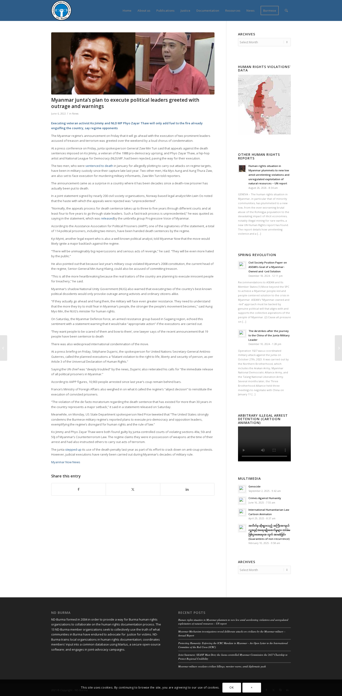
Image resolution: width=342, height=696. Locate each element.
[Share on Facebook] (78, 489)
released (107, 218)
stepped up (73, 449)
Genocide (254, 486)
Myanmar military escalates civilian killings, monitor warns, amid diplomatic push (222, 666)
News (75, 113)
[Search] (286, 10)
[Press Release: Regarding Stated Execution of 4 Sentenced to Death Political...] (3, 348)
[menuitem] (127, 10)
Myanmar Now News (65, 462)
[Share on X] (133, 489)
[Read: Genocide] (242, 489)
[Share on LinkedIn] (187, 489)
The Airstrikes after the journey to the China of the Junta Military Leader (269, 335)
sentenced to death (99, 166)
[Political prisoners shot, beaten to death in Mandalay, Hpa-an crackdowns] (338, 348)
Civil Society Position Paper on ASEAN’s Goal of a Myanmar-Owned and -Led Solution (267, 267)
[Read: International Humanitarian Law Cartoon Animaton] (242, 512)
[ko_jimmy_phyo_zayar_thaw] (133, 63)
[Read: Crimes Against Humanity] (242, 501)
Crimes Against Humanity (264, 498)
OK (231, 688)
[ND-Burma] (61, 10)
